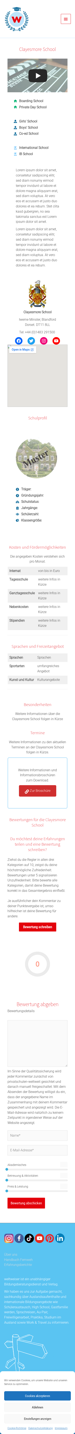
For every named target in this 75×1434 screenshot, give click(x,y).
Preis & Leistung (18, 1186)
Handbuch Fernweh (18, 1260)
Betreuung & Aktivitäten (23, 1175)
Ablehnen (37, 1407)
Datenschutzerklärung (40, 1428)
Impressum (61, 1428)
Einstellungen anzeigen (37, 1419)
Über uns (10, 1255)
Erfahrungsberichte (18, 1265)
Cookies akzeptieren (37, 1396)
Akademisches (17, 1165)
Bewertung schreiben (37, 927)
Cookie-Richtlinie (17, 1428)
